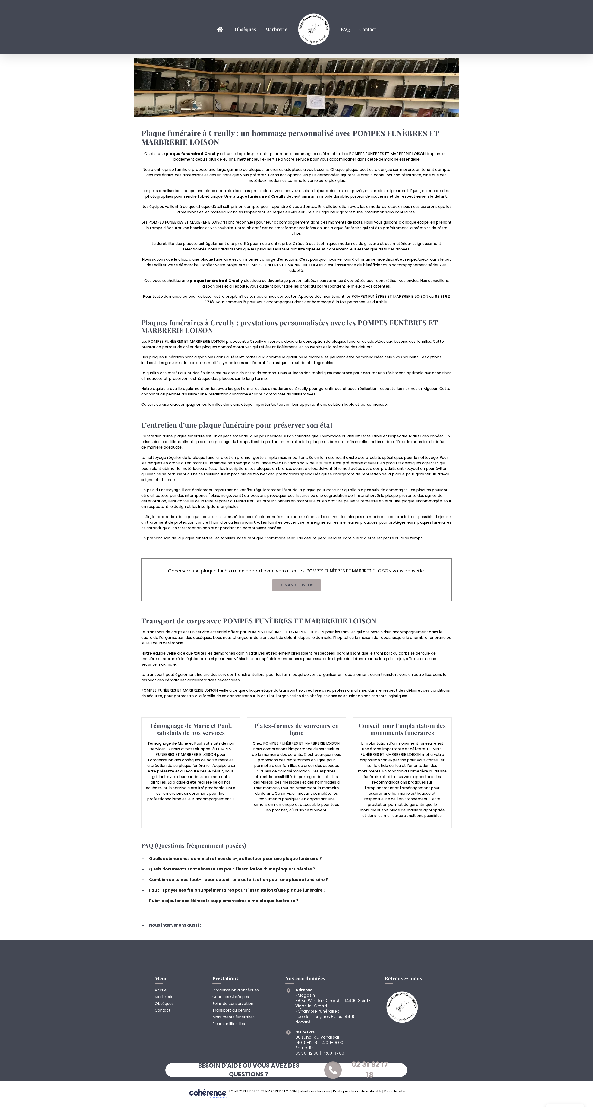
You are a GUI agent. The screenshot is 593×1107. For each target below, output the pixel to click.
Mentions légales (315, 1091)
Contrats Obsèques (230, 996)
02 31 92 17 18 (370, 1070)
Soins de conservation (232, 1003)
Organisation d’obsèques (235, 990)
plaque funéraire (250, 196)
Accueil (161, 990)
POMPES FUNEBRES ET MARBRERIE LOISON (262, 1091)
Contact (162, 1010)
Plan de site (394, 1091)
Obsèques (164, 1003)
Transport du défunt (231, 1010)
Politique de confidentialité (357, 1091)
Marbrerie (164, 996)
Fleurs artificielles (228, 1023)
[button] (296, 859)
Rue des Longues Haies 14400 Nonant (325, 1019)
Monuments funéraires (233, 1017)
